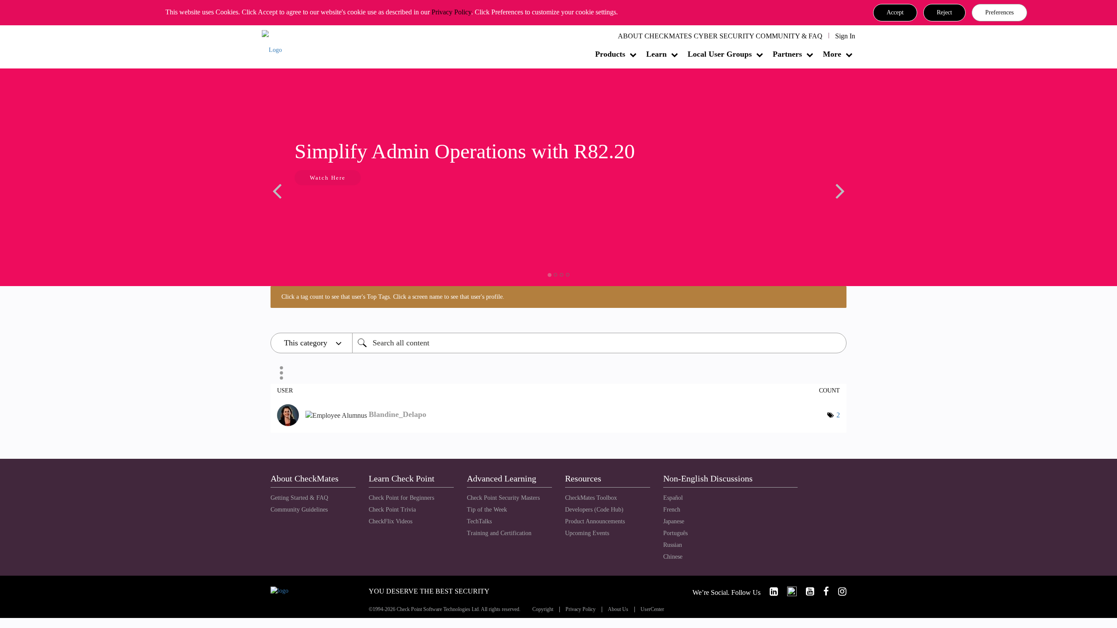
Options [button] (281, 373)
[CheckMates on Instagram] (838, 591)
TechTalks (479, 521)
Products (610, 54)
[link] (770, 591)
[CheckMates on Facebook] (822, 591)
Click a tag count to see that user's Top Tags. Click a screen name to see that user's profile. (392, 297)
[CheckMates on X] (788, 591)
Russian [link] (672, 545)
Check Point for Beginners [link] (401, 498)
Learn (656, 54)
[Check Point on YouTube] (806, 591)
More (832, 54)
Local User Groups (720, 54)
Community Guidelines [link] (299, 509)
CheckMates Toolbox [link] (591, 498)
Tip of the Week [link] (487, 509)
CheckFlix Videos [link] (390, 521)
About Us (618, 609)
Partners (787, 54)
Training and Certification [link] (499, 533)
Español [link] (673, 498)
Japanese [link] (673, 521)
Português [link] (675, 533)
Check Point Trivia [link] (392, 509)
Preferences (999, 12)
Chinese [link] (672, 556)
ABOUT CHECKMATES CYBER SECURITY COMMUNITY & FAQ (720, 36)
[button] (895, 12)
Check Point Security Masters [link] (503, 498)
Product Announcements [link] (595, 521)
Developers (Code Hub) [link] (594, 509)
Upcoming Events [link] (587, 533)
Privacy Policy (451, 12)
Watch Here (328, 177)
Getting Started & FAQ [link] (299, 498)
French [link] (671, 509)
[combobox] (599, 343)
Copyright (542, 609)
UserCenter (652, 609)
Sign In (845, 36)
